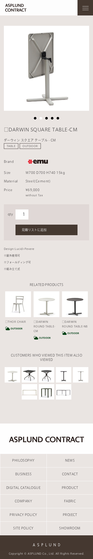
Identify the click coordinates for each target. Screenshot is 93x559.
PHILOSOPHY (23, 460)
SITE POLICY (23, 528)
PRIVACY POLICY (23, 514)
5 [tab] (58, 118)
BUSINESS (23, 474)
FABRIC (70, 501)
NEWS (70, 460)
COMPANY (23, 501)
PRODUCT (70, 487)
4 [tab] (52, 118)
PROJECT (70, 514)
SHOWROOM (70, 528)
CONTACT (70, 474)
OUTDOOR (30, 146)
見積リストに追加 (34, 229)
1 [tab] (35, 118)
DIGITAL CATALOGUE (23, 487)
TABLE (11, 146)
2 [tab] (41, 118)
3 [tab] (46, 118)
